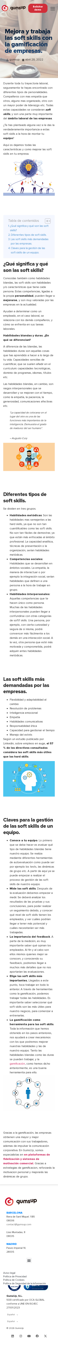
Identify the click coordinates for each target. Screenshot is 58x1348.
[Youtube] (29, 1336)
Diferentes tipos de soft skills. (29, 235)
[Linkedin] (12, 1336)
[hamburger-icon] (52, 9)
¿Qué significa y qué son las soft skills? (29, 228)
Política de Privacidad (15, 1276)
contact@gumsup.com (18, 1224)
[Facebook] (37, 1336)
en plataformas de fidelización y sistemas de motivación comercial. (26, 1159)
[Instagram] (21, 1336)
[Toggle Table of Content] (46, 221)
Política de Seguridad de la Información (24, 1283)
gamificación (17, 1063)
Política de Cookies (13, 1280)
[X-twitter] (45, 1336)
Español (11, 1314)
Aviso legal (9, 1273)
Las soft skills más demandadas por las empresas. (29, 241)
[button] (29, 1260)
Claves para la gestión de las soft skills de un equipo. (28, 250)
